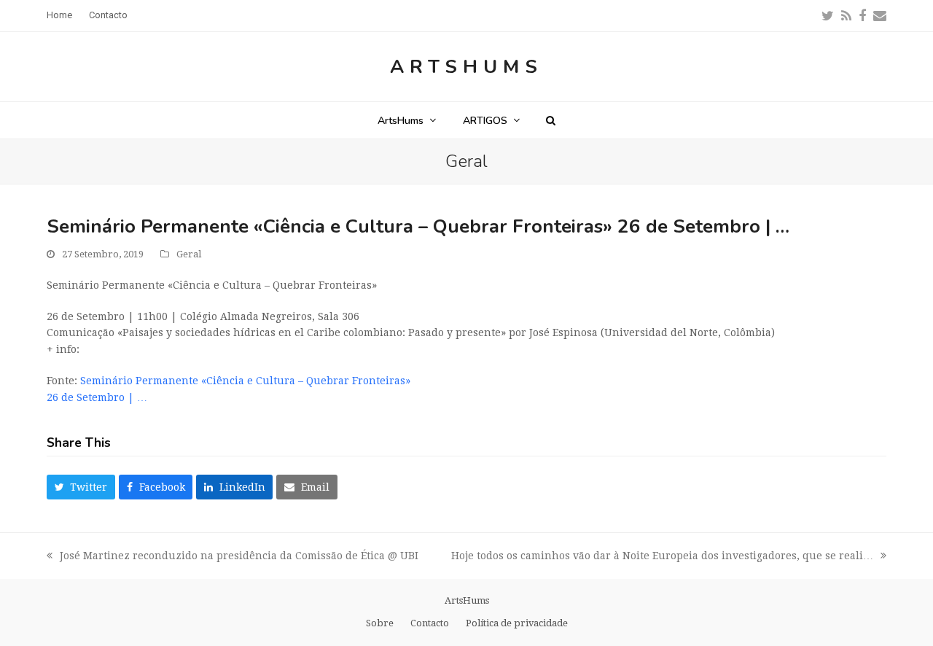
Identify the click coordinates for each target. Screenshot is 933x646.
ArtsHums (466, 66)
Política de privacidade (517, 623)
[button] (550, 120)
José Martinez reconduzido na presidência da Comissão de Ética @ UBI (232, 557)
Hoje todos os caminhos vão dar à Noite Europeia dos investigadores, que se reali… (662, 557)
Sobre (380, 623)
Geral (188, 254)
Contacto (429, 623)
